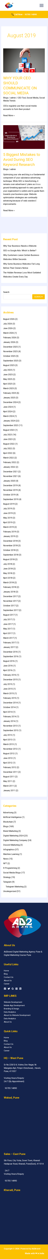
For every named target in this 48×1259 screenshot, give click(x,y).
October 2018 (9, 550)
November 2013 (10, 726)
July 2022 (7, 448)
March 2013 (8, 744)
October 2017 (9, 605)
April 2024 (7, 411)
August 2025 (9, 365)
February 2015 (9, 698)
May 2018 (7, 573)
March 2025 (8, 388)
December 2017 (10, 596)
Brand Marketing (10, 831)
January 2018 (9, 592)
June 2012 (8, 758)
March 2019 (8, 527)
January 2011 (9, 790)
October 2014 (9, 707)
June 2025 (8, 374)
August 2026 (9, 319)
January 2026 (9, 342)
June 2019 (8, 513)
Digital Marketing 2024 (13, 835)
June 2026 (8, 328)
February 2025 (9, 393)
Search (6, 292)
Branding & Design (11, 1009)
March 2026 (8, 333)
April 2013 (7, 739)
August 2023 (9, 430)
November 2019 (10, 490)
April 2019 (7, 522)
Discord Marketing (11, 845)
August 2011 (9, 776)
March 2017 (8, 638)
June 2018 (8, 568)
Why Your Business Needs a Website (19, 246)
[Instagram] (16, 988)
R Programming (10, 868)
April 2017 (7, 633)
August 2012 (9, 753)
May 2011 (7, 781)
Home (6, 971)
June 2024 (8, 407)
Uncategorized (9, 891)
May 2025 (7, 379)
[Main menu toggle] (41, 5)
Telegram (7, 882)
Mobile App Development (14, 1005)
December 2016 (10, 652)
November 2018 (10, 545)
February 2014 (9, 716)
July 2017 (7, 619)
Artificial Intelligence (12, 817)
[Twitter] (9, 988)
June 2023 (8, 439)
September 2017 (10, 610)
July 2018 (7, 564)
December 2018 (10, 541)
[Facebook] (5, 988)
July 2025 (7, 370)
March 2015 (8, 693)
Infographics (8, 849)
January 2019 (9, 536)
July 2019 (7, 508)
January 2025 (9, 397)
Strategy (7, 877)
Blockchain (8, 822)
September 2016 (10, 656)
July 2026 (7, 323)
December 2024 (10, 402)
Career (6, 984)
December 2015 (10, 679)
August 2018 (9, 559)
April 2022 (7, 453)
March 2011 (8, 786)
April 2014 (7, 712)
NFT (5, 863)
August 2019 (9, 504)
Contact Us (8, 977)
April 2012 (7, 763)
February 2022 (9, 462)
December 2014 (10, 702)
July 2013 (7, 735)
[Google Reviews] (13, 988)
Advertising (8, 812)
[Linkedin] (20, 988)
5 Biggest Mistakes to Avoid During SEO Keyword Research (21, 159)
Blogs (5, 98)
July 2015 (7, 684)
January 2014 (9, 721)
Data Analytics (10, 1012)
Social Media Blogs (12, 872)
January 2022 (9, 467)
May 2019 (7, 518)
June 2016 (8, 665)
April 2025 (7, 384)
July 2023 (7, 434)
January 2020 (9, 481)
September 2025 (10, 360)
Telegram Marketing (15, 886)
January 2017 (9, 647)
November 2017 (10, 601)
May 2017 (7, 629)
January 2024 (9, 421)
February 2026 (9, 337)
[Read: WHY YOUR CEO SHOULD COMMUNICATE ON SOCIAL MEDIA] (24, 60)
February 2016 (9, 675)
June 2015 (8, 689)
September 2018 (10, 555)
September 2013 (10, 730)
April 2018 (7, 578)
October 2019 (9, 494)
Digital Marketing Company (15, 840)
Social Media (32, 98)
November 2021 (10, 476)
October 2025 (9, 356)
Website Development (13, 1002)
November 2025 (10, 351)
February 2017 (9, 642)
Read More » (9, 115)
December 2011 (10, 772)
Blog (6, 974)
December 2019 (10, 485)
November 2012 (10, 749)
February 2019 (9, 531)
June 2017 (8, 624)
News (5, 859)
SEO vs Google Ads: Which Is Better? (19, 250)
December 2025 (10, 347)
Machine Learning (11, 854)
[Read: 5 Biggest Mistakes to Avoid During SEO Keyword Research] (24, 137)
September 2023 (10, 425)
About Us (8, 980)
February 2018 (9, 587)
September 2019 (10, 499)
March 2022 (8, 458)
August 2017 (9, 615)
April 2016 (7, 670)
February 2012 (9, 767)
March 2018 (8, 582)
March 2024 (8, 416)
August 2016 (9, 661)
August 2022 (9, 444)
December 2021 (10, 471)
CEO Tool (22, 98)
